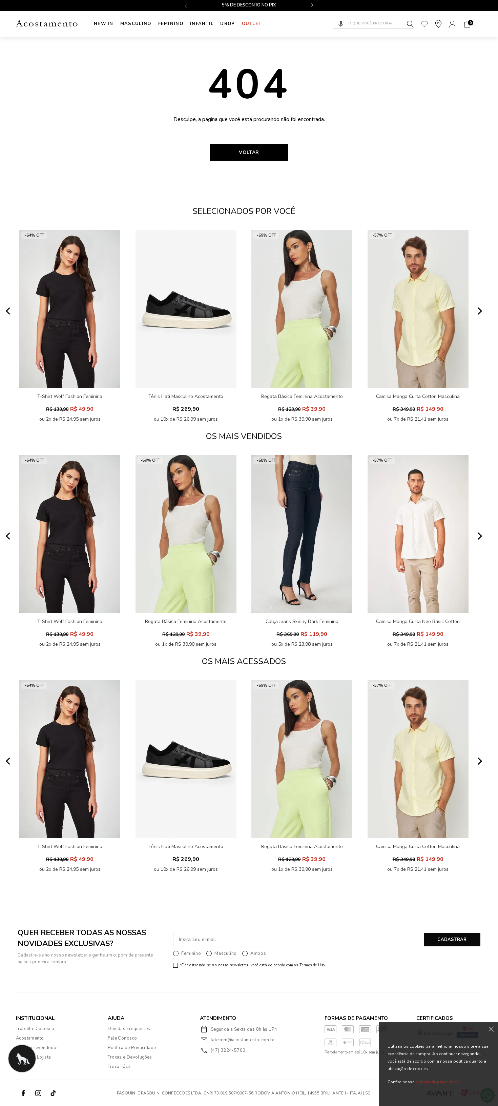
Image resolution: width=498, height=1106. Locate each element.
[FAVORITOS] (424, 24)
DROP (227, 24)
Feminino (170, 24)
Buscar (410, 24)
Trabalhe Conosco (35, 1029)
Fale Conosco (122, 1038)
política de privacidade (437, 1082)
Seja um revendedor (37, 1048)
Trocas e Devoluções (130, 1057)
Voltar (249, 152)
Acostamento (30, 1038)
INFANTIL (201, 24)
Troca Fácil (119, 1067)
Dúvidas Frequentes (129, 1029)
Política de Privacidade (132, 1048)
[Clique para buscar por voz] (341, 24)
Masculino (135, 24)
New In (103, 24)
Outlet (252, 24)
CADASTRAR (451, 940)
